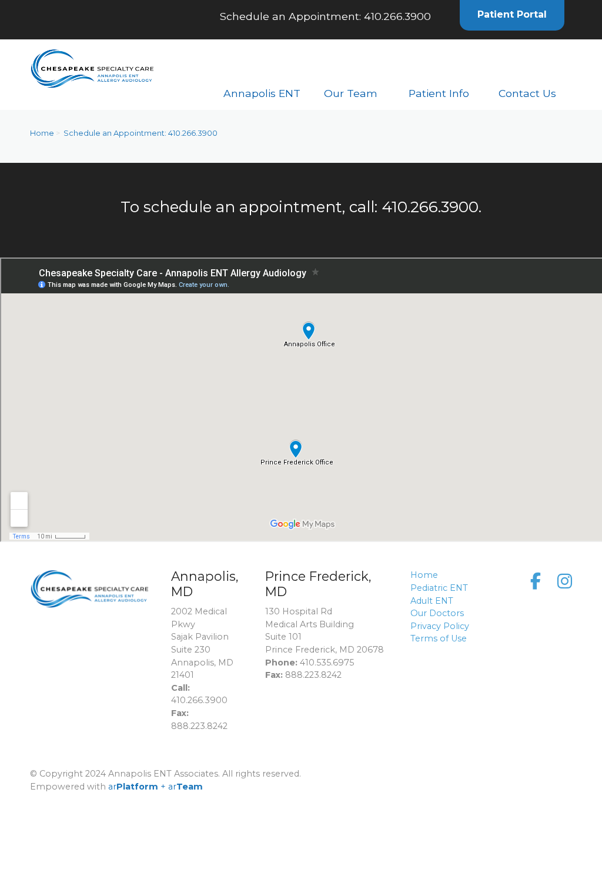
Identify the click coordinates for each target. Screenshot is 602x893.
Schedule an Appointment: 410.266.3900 (325, 16)
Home (42, 133)
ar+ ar (155, 786)
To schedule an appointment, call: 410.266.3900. (301, 207)
